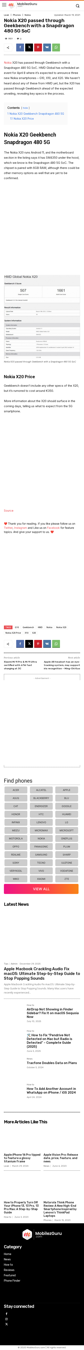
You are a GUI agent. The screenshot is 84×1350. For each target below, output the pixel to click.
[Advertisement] (42, 229)
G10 (17, 627)
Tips (6, 964)
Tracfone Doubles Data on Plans (52, 1063)
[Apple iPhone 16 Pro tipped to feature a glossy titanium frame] (22, 1139)
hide (25, 107)
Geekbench (28, 627)
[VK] (47, 47)
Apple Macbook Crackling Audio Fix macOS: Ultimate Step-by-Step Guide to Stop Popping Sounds (42, 973)
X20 (34, 632)
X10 (26, 632)
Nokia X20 (61, 627)
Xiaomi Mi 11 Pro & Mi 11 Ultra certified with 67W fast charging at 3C (20, 665)
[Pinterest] (38, 47)
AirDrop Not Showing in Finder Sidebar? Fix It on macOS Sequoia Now (53, 1013)
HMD (40, 627)
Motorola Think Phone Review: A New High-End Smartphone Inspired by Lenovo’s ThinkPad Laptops (60, 1209)
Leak (6, 15)
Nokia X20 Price (13, 632)
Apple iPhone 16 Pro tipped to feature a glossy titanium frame (22, 1158)
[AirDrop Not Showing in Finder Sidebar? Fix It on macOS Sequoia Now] (14, 1014)
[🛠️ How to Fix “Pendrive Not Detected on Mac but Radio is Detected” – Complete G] (14, 1040)
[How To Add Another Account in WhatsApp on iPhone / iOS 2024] (14, 1093)
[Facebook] (20, 47)
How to (30, 1005)
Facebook (53, 527)
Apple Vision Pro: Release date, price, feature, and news (61, 1158)
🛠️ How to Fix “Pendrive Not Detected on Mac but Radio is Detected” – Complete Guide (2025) (49, 1040)
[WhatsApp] (56, 47)
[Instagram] (6, 1319)
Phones (17, 15)
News (29, 1059)
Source (8, 510)
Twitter (8, 527)
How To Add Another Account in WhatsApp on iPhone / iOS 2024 (51, 1090)
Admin (14, 964)
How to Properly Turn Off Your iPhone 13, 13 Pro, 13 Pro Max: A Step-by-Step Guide (21, 1207)
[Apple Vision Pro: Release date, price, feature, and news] (62, 1139)
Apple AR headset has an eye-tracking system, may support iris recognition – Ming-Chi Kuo (62, 665)
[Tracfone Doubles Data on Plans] (14, 1068)
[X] (29, 47)
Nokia (28, 15)
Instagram (20, 527)
